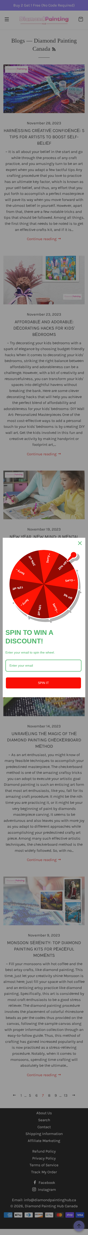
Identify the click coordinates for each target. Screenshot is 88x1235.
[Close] (79, 543)
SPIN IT (43, 683)
